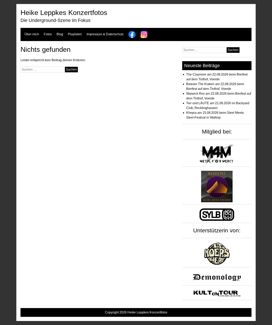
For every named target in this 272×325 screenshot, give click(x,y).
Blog (60, 34)
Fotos (48, 34)
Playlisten (75, 34)
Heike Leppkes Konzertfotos (64, 12)
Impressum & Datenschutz (105, 34)
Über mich (31, 34)
